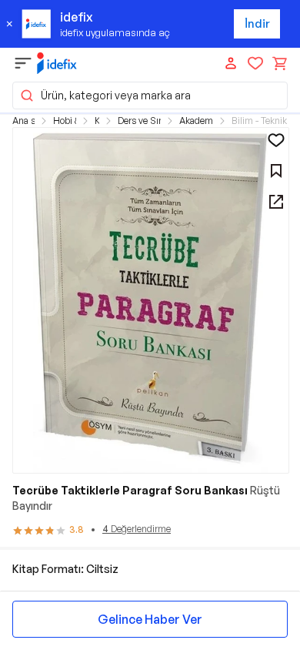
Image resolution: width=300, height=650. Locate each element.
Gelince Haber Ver (150, 619)
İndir (257, 23)
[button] (150, 95)
